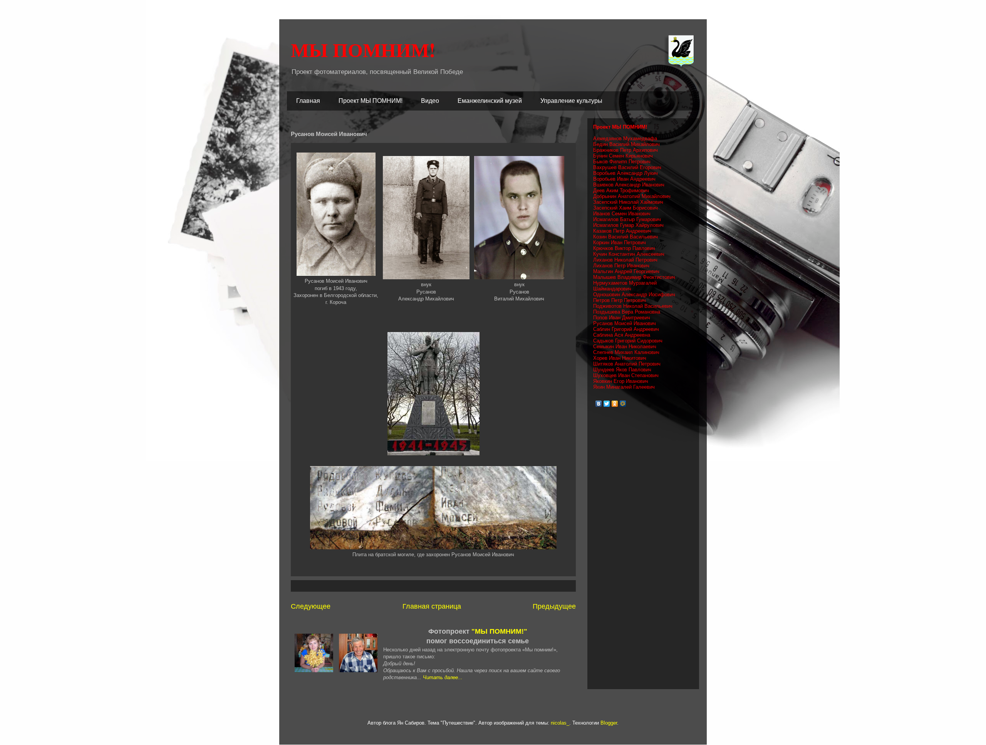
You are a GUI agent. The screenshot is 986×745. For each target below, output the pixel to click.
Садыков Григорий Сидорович (627, 341)
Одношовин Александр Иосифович (634, 294)
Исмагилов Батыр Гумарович (627, 219)
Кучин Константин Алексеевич (628, 254)
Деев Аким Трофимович (621, 190)
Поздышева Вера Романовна (626, 312)
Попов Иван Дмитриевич (621, 317)
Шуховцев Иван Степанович (626, 375)
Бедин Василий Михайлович (626, 144)
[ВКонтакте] (599, 404)
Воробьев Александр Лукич (625, 173)
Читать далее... (443, 677)
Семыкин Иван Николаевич (624, 346)
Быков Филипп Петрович (622, 161)
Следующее (310, 606)
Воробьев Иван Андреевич (624, 179)
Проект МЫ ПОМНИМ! (370, 100)
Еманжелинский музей (490, 100)
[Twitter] (607, 404)
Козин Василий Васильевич (625, 237)
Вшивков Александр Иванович (628, 185)
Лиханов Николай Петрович (625, 260)
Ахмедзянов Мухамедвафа (625, 138)
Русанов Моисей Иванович (624, 323)
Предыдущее (554, 606)
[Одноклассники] (615, 404)
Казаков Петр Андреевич (622, 231)
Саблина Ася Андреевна (621, 335)
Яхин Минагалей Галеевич (624, 387)
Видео (430, 100)
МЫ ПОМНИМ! (363, 49)
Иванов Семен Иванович (622, 213)
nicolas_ (560, 723)
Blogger (608, 723)
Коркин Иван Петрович (619, 242)
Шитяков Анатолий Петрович (627, 364)
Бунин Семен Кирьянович (623, 156)
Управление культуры (571, 100)
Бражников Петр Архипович (625, 150)
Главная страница (431, 606)
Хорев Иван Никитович (619, 358)
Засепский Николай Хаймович (628, 202)
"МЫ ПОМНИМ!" (499, 631)
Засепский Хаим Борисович (625, 208)
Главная (308, 100)
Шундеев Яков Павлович (622, 369)
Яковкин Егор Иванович (620, 381)
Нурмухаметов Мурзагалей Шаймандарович (625, 286)
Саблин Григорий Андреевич (626, 329)
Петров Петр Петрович (619, 300)
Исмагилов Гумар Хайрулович (628, 225)
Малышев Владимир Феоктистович (634, 277)
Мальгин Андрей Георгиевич (626, 271)
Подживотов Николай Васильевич (632, 306)
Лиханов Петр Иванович (621, 265)
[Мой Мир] (623, 404)
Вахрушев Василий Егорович (627, 167)
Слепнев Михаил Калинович (626, 352)
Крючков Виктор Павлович (624, 248)
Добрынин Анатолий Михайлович (632, 196)
